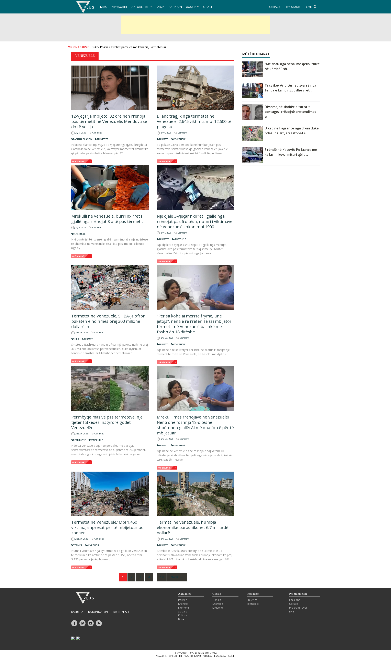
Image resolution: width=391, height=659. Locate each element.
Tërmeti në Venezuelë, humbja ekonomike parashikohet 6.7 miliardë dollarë (192, 527)
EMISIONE (293, 7)
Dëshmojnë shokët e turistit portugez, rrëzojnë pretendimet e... (290, 112)
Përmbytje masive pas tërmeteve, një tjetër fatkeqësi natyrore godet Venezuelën (107, 422)
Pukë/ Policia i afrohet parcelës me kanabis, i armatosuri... (130, 47)
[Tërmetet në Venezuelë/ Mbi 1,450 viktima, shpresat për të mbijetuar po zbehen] (110, 494)
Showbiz (217, 604)
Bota (181, 619)
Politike (182, 600)
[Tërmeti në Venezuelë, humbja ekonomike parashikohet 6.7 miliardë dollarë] (195, 494)
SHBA (76, 339)
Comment (97, 132)
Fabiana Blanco (82, 139)
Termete (164, 239)
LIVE (309, 7)
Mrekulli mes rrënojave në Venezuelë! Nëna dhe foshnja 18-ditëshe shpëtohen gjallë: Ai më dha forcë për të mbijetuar (195, 425)
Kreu (103, 7)
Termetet (103, 139)
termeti (163, 139)
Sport (207, 7)
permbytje (79, 440)
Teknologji (253, 604)
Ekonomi (183, 607)
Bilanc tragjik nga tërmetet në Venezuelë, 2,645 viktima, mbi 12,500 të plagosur (194, 121)
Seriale (293, 604)
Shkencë (252, 600)
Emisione (294, 600)
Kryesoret (119, 7)
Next (174, 577)
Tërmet (88, 339)
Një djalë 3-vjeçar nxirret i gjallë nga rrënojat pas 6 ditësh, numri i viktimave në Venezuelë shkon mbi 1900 (194, 221)
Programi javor (298, 607)
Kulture (182, 615)
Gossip (191, 7)
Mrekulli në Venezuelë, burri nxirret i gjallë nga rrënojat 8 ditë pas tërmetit (107, 218)
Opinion (175, 7)
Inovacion (253, 593)
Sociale (182, 611)
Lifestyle (217, 607)
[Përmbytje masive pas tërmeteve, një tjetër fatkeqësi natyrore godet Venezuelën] (110, 388)
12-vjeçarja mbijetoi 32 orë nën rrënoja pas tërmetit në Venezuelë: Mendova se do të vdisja (109, 121)
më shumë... (79, 161)
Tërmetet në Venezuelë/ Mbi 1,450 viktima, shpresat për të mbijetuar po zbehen (107, 527)
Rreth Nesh (121, 612)
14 (162, 577)
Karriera (77, 612)
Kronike (183, 604)
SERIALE (274, 7)
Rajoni (160, 7)
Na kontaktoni (98, 612)
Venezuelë (179, 139)
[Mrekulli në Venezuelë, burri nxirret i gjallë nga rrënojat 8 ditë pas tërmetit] (110, 187)
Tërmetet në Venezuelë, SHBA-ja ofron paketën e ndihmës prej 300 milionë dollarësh (108, 321)
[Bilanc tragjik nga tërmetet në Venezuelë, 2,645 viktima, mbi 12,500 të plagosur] (195, 88)
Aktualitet (140, 7)
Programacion (298, 593)
